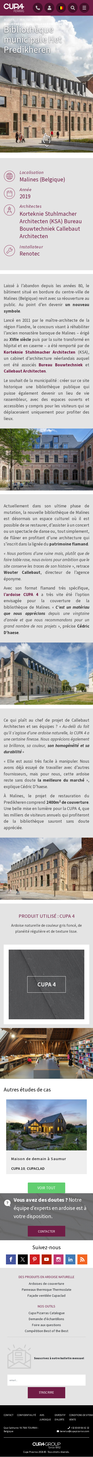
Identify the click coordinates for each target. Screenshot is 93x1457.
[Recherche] (73, 8)
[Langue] (61, 8)
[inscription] (50, 8)
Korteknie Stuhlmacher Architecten (39, 352)
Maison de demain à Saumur (46, 1122)
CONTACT (8, 1415)
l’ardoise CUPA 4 (21, 594)
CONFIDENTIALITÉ (26, 1415)
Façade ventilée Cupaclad (46, 1295)
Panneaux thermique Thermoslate (46, 1289)
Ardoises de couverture (46, 1283)
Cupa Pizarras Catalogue (47, 1313)
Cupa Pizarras (30, 1452)
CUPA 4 (46, 984)
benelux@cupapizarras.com (74, 1431)
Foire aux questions (46, 1325)
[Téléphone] (38, 8)
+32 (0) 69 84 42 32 (80, 1427)
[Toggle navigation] (84, 8)
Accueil (9, 19)
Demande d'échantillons (46, 1319)
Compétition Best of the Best (46, 1331)
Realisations (29, 19)
